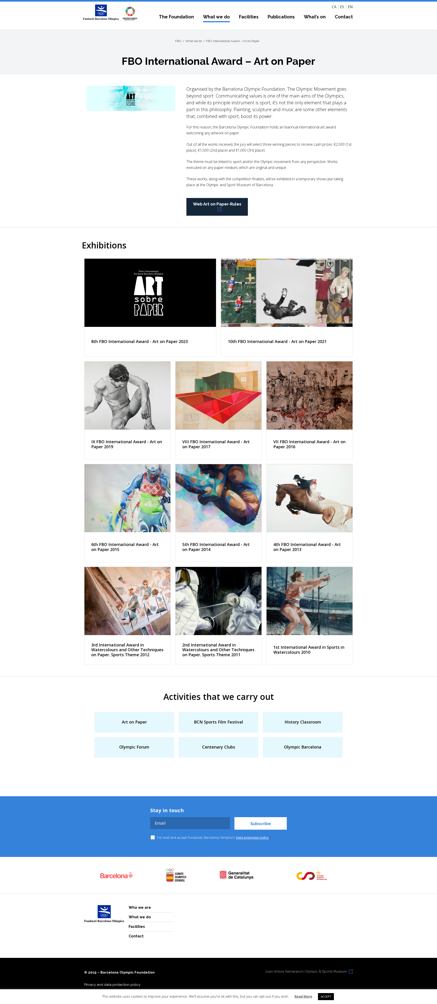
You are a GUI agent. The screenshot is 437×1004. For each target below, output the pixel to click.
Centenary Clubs (218, 747)
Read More (303, 996)
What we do (216, 17)
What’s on (315, 17)
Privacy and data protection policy (112, 985)
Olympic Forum (134, 747)
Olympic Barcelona (302, 747)
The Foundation (176, 17)
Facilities (249, 17)
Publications (281, 17)
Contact (344, 17)
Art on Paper (134, 722)
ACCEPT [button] (326, 996)
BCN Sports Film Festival (218, 722)
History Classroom (303, 722)
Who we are (140, 907)
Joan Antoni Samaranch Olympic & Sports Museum (306, 971)
